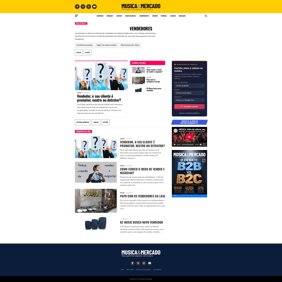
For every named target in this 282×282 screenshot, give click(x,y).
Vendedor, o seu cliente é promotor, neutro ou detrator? (99, 98)
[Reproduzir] (175, 144)
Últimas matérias (83, 122)
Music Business (130, 16)
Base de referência (181, 82)
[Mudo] (201, 144)
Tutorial (164, 16)
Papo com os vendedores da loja (153, 80)
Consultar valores (191, 106)
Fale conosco (157, 269)
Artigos (155, 16)
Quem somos (130, 269)
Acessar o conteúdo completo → (189, 113)
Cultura (173, 16)
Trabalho (109, 16)
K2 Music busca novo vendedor (154, 89)
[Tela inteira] (204, 144)
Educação (182, 16)
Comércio (100, 16)
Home (122, 269)
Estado (177, 89)
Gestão (87, 52)
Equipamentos (144, 16)
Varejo (78, 52)
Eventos (119, 16)
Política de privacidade (143, 269)
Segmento (178, 97)
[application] (189, 137)
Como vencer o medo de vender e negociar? (155, 70)
